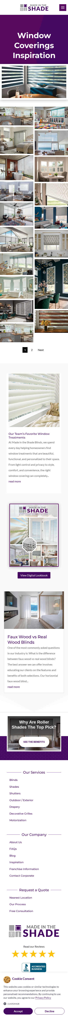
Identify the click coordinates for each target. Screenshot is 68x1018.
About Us (15, 842)
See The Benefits (34, 741)
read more (15, 481)
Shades (14, 786)
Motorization (17, 820)
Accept (18, 1011)
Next (41, 349)
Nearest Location (20, 897)
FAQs (13, 848)
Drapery (14, 806)
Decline (49, 1011)
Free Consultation (21, 911)
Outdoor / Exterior (21, 800)
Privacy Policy (43, 997)
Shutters (15, 793)
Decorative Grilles (20, 813)
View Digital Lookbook (34, 575)
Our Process (17, 904)
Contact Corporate (21, 875)
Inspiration (16, 862)
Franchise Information (24, 869)
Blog (12, 855)
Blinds (13, 780)
